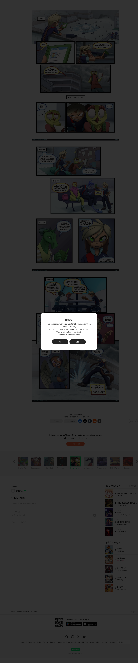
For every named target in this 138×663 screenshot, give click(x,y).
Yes (77, 342)
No (60, 342)
